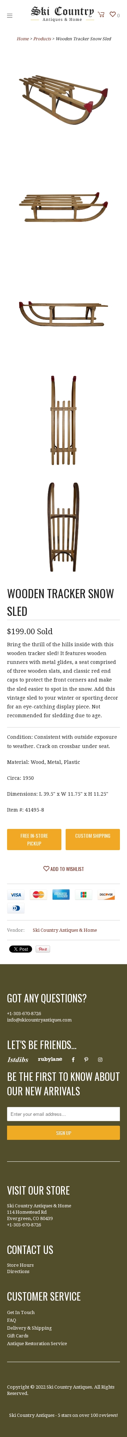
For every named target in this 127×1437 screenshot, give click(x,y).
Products (42, 38)
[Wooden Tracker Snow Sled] (63, 101)
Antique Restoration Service (37, 1343)
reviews (107, 1415)
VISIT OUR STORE (38, 1190)
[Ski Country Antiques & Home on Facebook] (73, 1059)
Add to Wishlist (66, 868)
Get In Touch (21, 1312)
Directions (18, 1271)
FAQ (11, 1320)
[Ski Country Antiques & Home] (62, 20)
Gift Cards (17, 1335)
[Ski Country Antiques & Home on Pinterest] (86, 1059)
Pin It (43, 949)
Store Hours (20, 1265)
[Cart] (101, 14)
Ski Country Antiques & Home (65, 930)
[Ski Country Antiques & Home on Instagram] (100, 1059)
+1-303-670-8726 (24, 1013)
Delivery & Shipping (29, 1328)
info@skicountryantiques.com (39, 1020)
